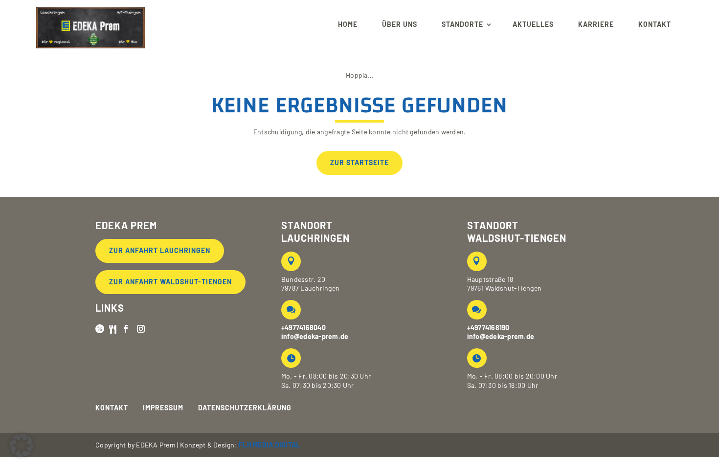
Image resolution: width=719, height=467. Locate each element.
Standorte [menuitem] (462, 24)
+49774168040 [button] (303, 327)
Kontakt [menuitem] (654, 24)
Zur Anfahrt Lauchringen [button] (159, 250)
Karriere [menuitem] (596, 24)
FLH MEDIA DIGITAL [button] (269, 445)
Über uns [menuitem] (399, 24)
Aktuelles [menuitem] (533, 24)
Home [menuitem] (348, 24)
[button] (90, 24)
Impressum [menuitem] (163, 407)
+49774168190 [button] (488, 327)
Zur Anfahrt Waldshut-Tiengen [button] (170, 281)
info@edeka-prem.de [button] (315, 336)
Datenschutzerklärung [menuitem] (245, 407)
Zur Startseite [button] (359, 162)
